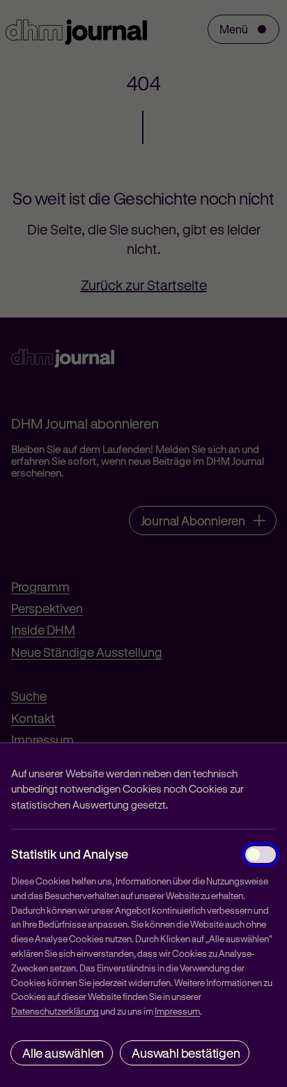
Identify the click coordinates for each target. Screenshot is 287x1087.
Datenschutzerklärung (55, 1011)
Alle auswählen (63, 1053)
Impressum (177, 1011)
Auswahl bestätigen (186, 1053)
